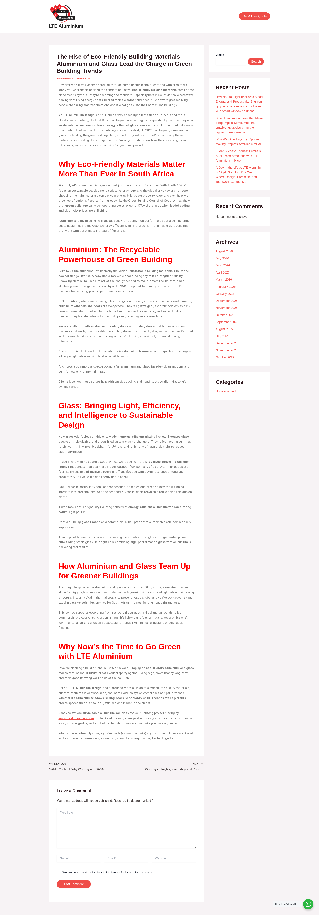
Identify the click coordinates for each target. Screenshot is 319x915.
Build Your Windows (218, 16)
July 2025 (222, 336)
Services (145, 16)
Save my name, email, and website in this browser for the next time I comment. (108, 872)
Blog (178, 16)
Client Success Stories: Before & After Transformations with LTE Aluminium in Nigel (238, 155)
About (129, 16)
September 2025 (227, 322)
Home (115, 16)
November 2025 (226, 308)
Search (220, 54)
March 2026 (224, 279)
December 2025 (226, 301)
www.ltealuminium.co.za (76, 718)
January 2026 (225, 294)
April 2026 (222, 272)
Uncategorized (226, 391)
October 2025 (225, 315)
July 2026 (222, 258)
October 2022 (225, 357)
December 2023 (226, 343)
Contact (193, 16)
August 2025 (224, 329)
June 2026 (223, 265)
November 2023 (226, 350)
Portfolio (163, 16)
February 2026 (226, 286)
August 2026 (224, 251)
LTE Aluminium (66, 26)
